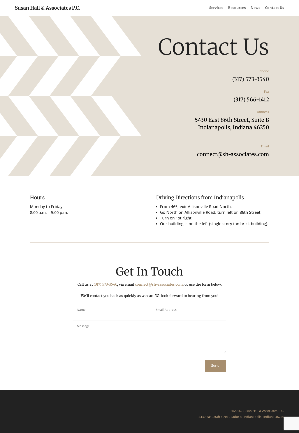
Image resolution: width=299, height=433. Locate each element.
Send (215, 365)
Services (216, 8)
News (255, 8)
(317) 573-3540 (250, 79)
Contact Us (274, 8)
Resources (237, 8)
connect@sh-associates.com (233, 154)
